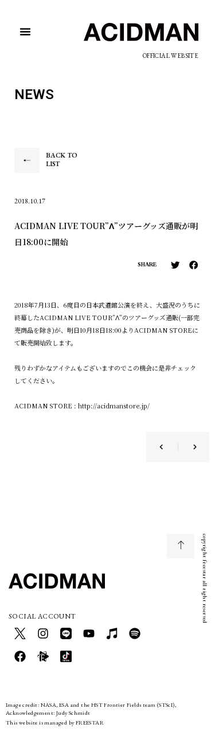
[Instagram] (43, 633)
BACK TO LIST (61, 160)
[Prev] (168, 447)
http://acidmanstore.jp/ (114, 405)
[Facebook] (20, 656)
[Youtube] (88, 633)
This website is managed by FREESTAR (55, 722)
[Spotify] (134, 633)
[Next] (187, 447)
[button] (25, 31)
